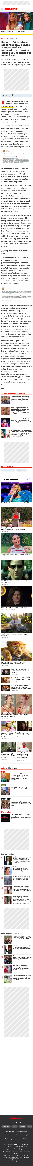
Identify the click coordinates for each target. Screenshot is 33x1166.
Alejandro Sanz (7, 106)
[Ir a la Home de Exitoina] (12, 9)
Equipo (27, 1135)
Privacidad (18, 1135)
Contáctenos (8, 1135)
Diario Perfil (6, 1126)
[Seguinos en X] (20, 1122)
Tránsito (25, 1139)
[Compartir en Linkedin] (13, 95)
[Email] (16, 96)
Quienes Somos (22, 1131)
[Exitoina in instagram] (12, 1122)
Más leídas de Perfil (10, 933)
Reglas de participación (12, 1139)
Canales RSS (10, 1131)
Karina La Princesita (8, 470)
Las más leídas (7, 854)
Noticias (22, 1126)
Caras (14, 1126)
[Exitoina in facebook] (16, 1122)
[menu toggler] (2, 9)
